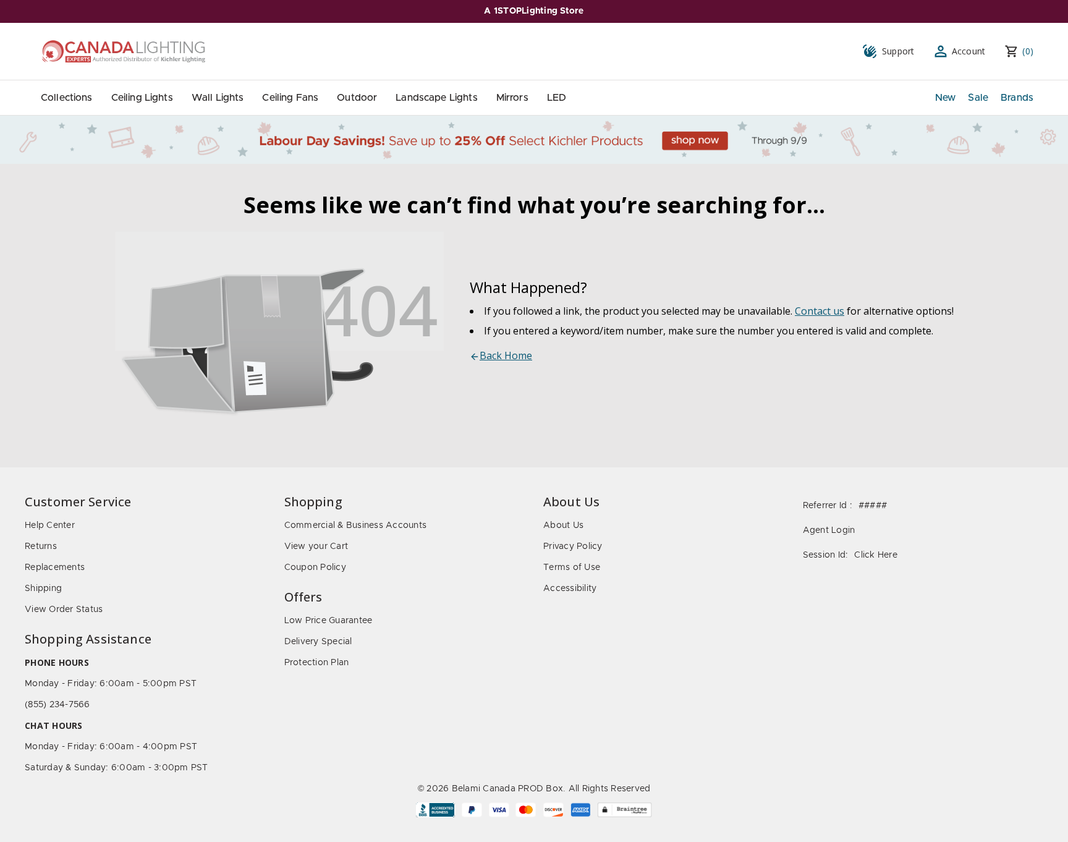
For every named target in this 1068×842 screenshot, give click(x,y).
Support (898, 51)
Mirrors (512, 98)
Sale (978, 98)
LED (556, 98)
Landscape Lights (436, 98)
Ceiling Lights (142, 98)
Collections (67, 98)
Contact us (819, 311)
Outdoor (357, 98)
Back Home (506, 355)
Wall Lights (218, 98)
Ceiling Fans (290, 98)
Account (969, 51)
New (945, 98)
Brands (1017, 98)
